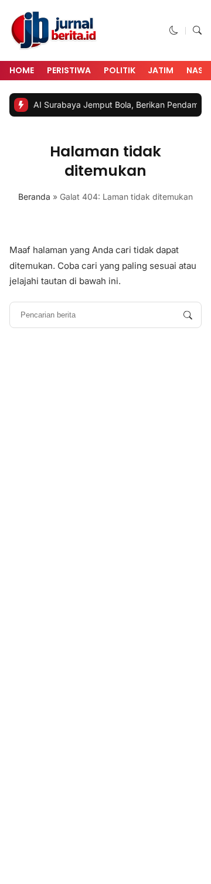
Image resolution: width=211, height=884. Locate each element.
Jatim (160, 70)
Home (21, 70)
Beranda (34, 197)
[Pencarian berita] (188, 314)
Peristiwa (69, 70)
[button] (173, 30)
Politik (119, 70)
